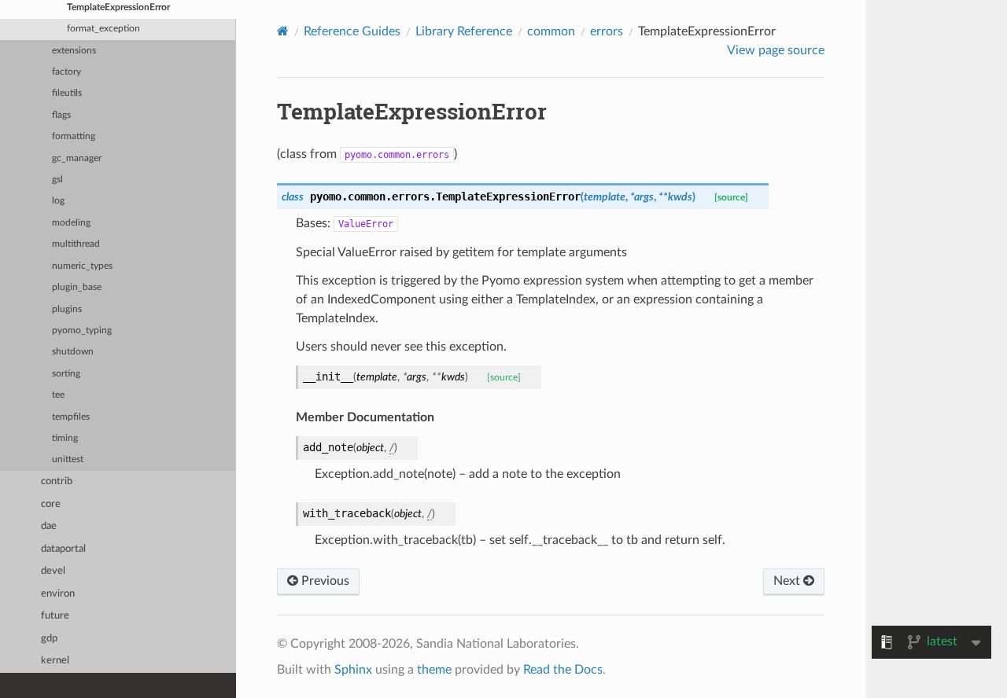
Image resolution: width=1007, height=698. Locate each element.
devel (53, 571)
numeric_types (82, 266)
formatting (73, 136)
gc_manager (76, 158)
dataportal (63, 549)
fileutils (67, 93)
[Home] (283, 31)
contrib (56, 481)
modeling (71, 223)
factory (66, 72)
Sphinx (353, 669)
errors (606, 31)
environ (58, 594)
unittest (67, 459)
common (551, 31)
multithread (76, 244)
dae (49, 526)
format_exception (103, 28)
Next (788, 581)
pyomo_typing (82, 330)
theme (434, 669)
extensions (74, 50)
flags (61, 115)
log (58, 201)
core (51, 504)
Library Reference (463, 31)
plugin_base (76, 287)
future (55, 616)
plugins (67, 309)
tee (58, 395)
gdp (49, 639)
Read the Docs (563, 669)
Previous (323, 581)
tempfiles (71, 417)
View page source (775, 50)
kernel (55, 661)
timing (65, 438)
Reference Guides (352, 31)
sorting (66, 373)
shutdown (73, 351)
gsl (57, 179)
